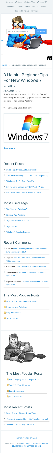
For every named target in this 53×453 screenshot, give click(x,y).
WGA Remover (12, 318)
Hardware (34, 11)
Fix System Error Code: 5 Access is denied (23, 192)
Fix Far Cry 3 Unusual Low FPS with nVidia (25, 186)
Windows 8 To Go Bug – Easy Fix (20, 181)
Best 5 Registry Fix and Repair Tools (21, 169)
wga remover (12, 226)
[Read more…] (10, 147)
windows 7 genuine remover (18, 232)
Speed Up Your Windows (16, 307)
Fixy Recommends (13, 312)
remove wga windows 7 (16, 214)
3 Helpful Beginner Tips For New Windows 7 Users (26, 80)
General (43, 7)
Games (20, 7)
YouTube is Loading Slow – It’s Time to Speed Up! (27, 175)
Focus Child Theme (29, 443)
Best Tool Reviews (22, 11)
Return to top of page (27, 438)
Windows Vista (29, 2)
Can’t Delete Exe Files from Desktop (31, 266)
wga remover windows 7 (16, 209)
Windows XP (42, 2)
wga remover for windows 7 (18, 220)
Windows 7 (11, 7)
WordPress (29, 446)
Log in (38, 446)
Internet (27, 7)
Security (35, 7)
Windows (18, 2)
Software (9, 2)
